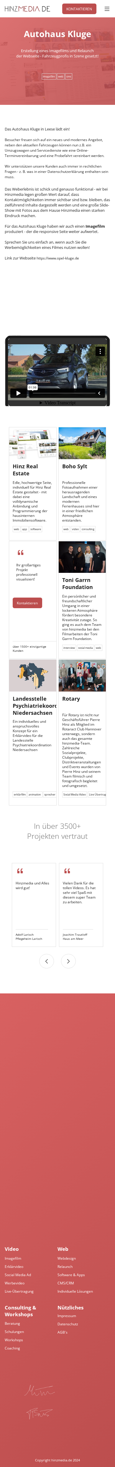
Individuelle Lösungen (75, 1291)
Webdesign (67, 1258)
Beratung (12, 1323)
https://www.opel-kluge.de (58, 258)
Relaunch (65, 1266)
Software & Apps (71, 1274)
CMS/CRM (66, 1283)
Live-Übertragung (19, 1291)
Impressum (67, 1315)
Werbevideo (14, 1283)
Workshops (14, 1339)
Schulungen (14, 1331)
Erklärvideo (14, 1266)
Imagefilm (13, 1258)
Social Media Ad (18, 1274)
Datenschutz (68, 1324)
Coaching (12, 1348)
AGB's (63, 1332)
